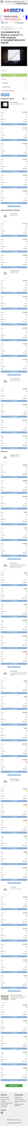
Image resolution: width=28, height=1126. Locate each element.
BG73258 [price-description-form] (25, 960)
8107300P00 (19, 995)
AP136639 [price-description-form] (25, 143)
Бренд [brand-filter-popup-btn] (3, 79)
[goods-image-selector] (5, 104)
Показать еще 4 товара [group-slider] (14, 991)
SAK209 (14, 887)
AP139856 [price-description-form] (25, 191)
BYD (11, 102)
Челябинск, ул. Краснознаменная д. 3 (12, 19)
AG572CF (17, 455)
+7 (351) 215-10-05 (21, 3)
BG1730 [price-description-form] (25, 975)
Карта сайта (3, 1106)
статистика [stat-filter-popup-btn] (5, 83)
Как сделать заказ (5, 1097)
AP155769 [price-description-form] (25, 239)
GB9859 (17, 779)
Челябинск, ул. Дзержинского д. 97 (12, 18)
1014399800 (15, 102)
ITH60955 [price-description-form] (25, 804)
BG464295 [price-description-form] (25, 620)
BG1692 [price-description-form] (25, 512)
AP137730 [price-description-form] (25, 223)
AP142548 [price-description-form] (25, 312)
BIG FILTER (12, 779)
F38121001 (14, 213)
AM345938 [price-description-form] (24, 651)
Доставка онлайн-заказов (6, 1103)
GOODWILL (12, 455)
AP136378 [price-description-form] (25, 128)
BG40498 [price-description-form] (25, 1068)
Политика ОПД (18, 1097)
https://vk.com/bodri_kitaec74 (2, 1113)
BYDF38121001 (15, 271)
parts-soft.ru (18, 1119)
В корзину (14, 124)
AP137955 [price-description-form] (25, 280)
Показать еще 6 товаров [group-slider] (14, 374)
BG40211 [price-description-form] (25, 1052)
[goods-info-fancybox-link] (3, 109)
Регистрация (20, 22)
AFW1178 (15, 671)
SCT (11, 887)
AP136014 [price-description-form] (25, 112)
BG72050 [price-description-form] (25, 944)
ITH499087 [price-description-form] (24, 480)
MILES (11, 563)
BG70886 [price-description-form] (25, 897)
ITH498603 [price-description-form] (24, 543)
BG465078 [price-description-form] (25, 636)
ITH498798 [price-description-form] (24, 496)
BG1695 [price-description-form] (25, 604)
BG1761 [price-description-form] (25, 1036)
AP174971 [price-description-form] (25, 420)
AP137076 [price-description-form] (25, 159)
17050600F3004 (15, 379)
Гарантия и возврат (19, 1099)
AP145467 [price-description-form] (25, 388)
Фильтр (15, 75)
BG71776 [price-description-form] (25, 928)
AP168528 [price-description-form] (25, 328)
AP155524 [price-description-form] (25, 404)
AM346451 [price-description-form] (24, 759)
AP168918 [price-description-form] (25, 255)
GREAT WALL (13, 995)
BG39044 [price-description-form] (25, 1020)
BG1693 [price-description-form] (25, 528)
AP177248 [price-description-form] (25, 436)
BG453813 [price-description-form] (25, 712)
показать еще (4, 70)
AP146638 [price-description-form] (25, 343)
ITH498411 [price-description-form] (25, 465)
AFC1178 (15, 563)
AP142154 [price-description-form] (25, 296)
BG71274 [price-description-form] (25, 912)
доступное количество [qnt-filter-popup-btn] (8, 90)
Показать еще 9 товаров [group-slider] (14, 206)
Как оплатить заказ (5, 1099)
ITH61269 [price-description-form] (25, 820)
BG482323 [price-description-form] (25, 867)
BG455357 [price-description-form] (25, 744)
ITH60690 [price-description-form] (25, 789)
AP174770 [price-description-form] (25, 359)
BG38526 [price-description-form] (25, 1005)
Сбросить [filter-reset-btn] (5, 94)
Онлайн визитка (4, 1104)
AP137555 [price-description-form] (25, 175)
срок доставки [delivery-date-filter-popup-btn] (6, 87)
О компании (3, 1101)
